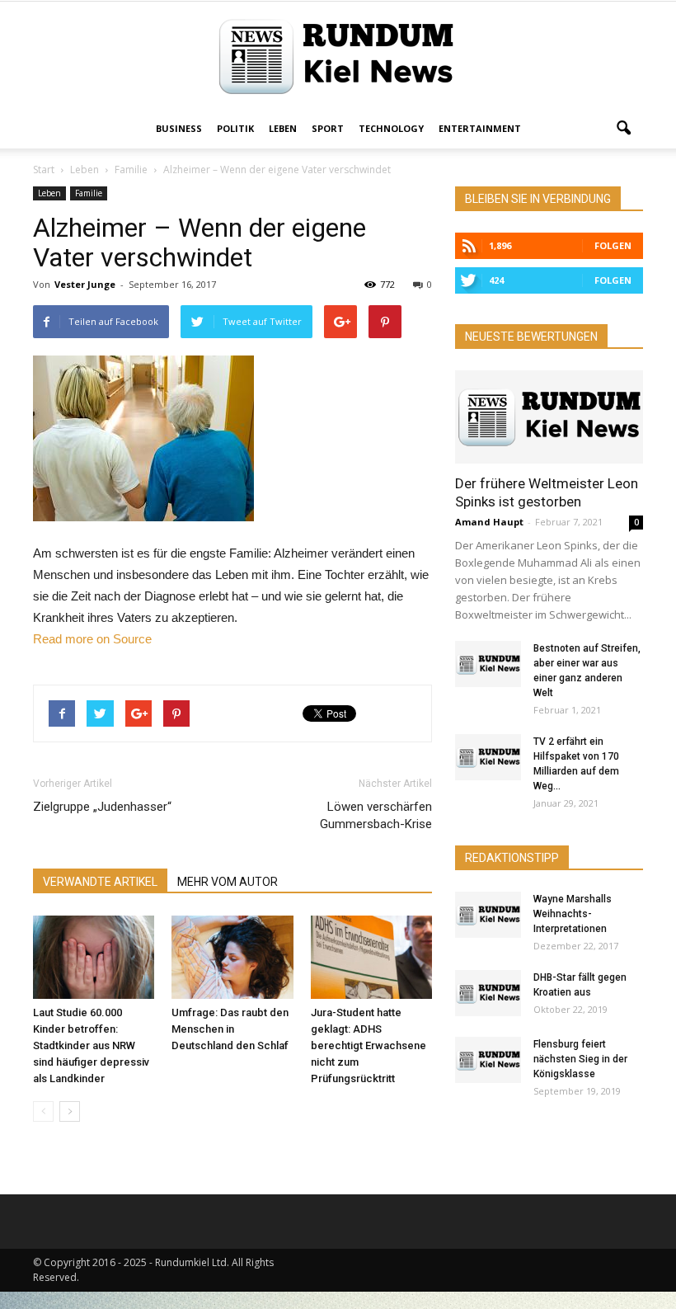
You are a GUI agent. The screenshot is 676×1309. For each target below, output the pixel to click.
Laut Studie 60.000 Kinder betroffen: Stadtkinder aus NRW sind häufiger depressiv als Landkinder (91, 1045)
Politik (235, 128)
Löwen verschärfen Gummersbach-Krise (376, 815)
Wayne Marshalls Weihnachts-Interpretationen (572, 914)
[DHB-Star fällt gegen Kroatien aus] (488, 993)
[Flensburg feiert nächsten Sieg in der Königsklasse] (488, 1060)
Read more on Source (92, 639)
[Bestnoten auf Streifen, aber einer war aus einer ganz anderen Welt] (488, 664)
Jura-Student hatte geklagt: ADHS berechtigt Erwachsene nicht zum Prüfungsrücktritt (368, 1045)
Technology (391, 128)
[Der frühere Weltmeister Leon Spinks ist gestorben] (549, 417)
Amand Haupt (489, 522)
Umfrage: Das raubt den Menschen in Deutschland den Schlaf (230, 1029)
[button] (623, 128)
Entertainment (480, 128)
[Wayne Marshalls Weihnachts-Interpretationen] (488, 915)
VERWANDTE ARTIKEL (100, 881)
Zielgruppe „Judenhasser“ (102, 806)
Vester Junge (84, 284)
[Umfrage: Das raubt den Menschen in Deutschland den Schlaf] (232, 957)
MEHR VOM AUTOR (227, 881)
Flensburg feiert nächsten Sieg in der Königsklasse (580, 1059)
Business (179, 128)
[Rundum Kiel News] (338, 56)
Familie (88, 193)
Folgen (612, 245)
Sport (328, 128)
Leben (283, 128)
